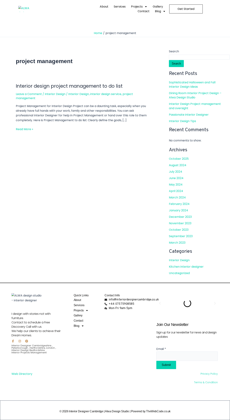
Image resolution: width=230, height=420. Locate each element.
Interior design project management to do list (69, 86)
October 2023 (178, 230)
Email (161, 349)
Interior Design (55, 94)
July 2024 (175, 172)
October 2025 (179, 159)
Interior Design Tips (182, 121)
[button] (160, 303)
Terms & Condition (206, 382)
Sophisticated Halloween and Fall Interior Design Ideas (192, 84)
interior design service (105, 94)
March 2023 (177, 243)
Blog (158, 11)
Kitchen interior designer (186, 267)
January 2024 (178, 210)
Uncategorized (179, 273)
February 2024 (179, 204)
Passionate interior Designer (189, 115)
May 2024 (176, 184)
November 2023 (180, 223)
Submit (166, 364)
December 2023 (180, 217)
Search (174, 51)
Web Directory (22, 374)
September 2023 (181, 236)
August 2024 (177, 165)
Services (120, 6)
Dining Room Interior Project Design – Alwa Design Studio (195, 95)
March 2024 (177, 197)
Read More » (24, 129)
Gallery (158, 6)
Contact (144, 11)
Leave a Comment (29, 94)
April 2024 (176, 191)
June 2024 (176, 178)
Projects (137, 6)
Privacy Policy (209, 374)
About (104, 6)
